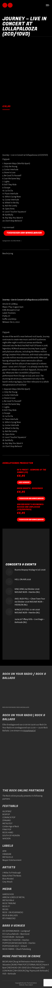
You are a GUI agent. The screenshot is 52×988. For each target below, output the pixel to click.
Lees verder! (24, 482)
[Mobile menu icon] (48, 5)
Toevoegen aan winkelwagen (24, 232)
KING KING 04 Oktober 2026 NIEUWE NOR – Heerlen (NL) (27, 590)
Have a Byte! (29, 985)
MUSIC (18, 241)
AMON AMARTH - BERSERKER (30, 488)
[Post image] (9, 572)
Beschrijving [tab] (7, 253)
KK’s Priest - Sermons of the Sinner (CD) (31, 471)
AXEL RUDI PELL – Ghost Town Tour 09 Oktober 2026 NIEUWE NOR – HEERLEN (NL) (30, 602)
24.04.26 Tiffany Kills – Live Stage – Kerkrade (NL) (29, 620)
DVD (14, 241)
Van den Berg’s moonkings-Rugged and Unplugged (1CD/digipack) (30, 507)
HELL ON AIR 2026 (23, 579)
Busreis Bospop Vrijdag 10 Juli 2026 (30, 570)
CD (11, 241)
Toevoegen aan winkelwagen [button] (31, 498)
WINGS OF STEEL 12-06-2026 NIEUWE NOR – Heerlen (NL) (27, 611)
